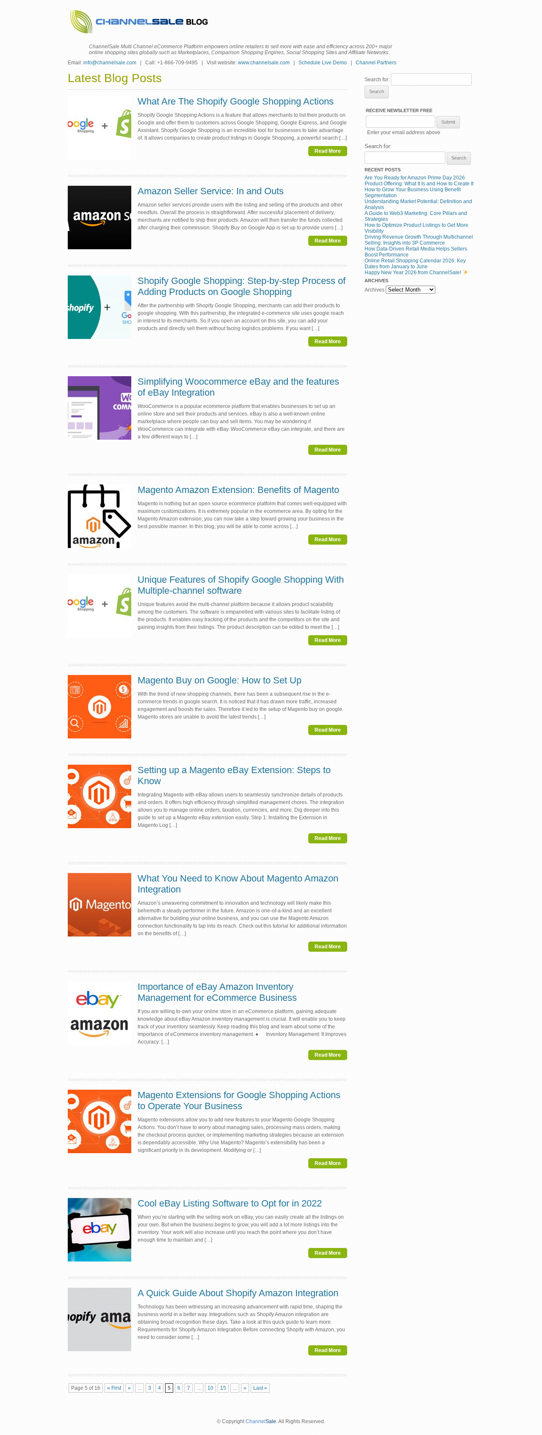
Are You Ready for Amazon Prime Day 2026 (415, 178)
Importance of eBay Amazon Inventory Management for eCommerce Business (217, 992)
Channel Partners (376, 63)
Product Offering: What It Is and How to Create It (419, 184)
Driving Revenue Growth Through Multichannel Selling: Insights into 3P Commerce (419, 240)
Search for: (377, 80)
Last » (260, 1388)
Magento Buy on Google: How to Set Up (219, 680)
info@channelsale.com (109, 63)
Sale (270, 1421)
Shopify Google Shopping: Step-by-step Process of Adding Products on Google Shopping (242, 286)
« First (114, 1388)
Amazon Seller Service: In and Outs (211, 191)
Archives (374, 290)
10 (210, 1388)
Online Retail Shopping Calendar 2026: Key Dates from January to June (415, 264)
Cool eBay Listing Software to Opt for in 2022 (230, 1203)
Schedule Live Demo (323, 63)
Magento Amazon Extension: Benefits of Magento (238, 490)
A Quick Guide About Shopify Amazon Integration (238, 1293)
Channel (255, 1421)
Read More (328, 151)
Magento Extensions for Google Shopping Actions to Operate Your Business (239, 1100)
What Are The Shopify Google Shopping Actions (236, 101)
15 (223, 1388)
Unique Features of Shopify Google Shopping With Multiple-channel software (241, 585)
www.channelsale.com (264, 63)
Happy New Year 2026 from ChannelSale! (413, 272)
